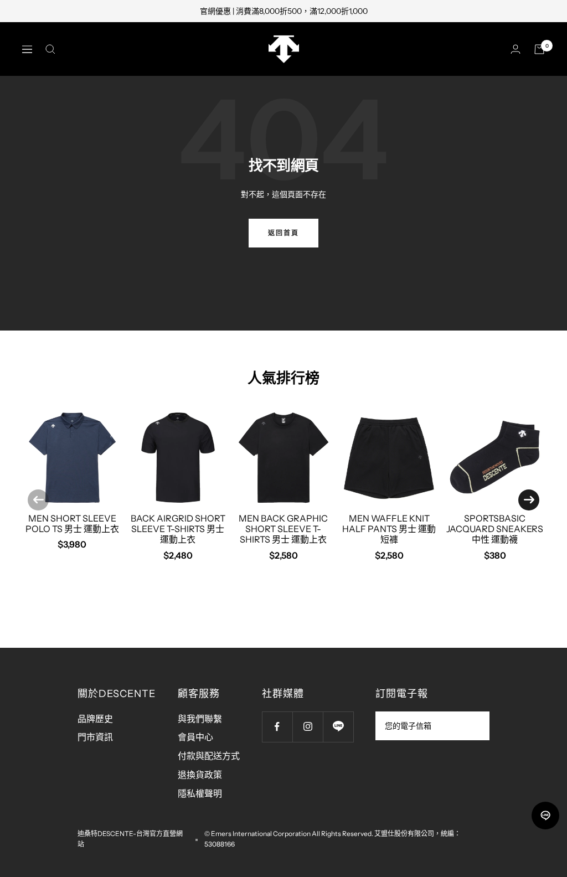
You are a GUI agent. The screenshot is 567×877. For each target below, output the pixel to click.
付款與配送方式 (209, 755)
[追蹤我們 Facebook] (277, 726)
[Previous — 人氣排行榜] (38, 499)
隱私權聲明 (200, 793)
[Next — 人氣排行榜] (528, 499)
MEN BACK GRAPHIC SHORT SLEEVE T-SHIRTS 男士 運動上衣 (283, 529)
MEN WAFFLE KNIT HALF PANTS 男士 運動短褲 (389, 529)
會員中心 (195, 736)
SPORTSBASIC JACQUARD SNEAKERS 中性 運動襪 (494, 529)
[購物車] (539, 49)
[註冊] (473, 726)
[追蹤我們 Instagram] (307, 726)
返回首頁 (283, 233)
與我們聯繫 (200, 718)
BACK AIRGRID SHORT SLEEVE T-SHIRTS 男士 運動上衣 (178, 529)
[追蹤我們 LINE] (338, 726)
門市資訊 (95, 736)
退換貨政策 (200, 774)
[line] (545, 815)
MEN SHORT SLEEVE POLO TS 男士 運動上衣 (72, 523)
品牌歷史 (95, 718)
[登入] (515, 49)
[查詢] (50, 49)
